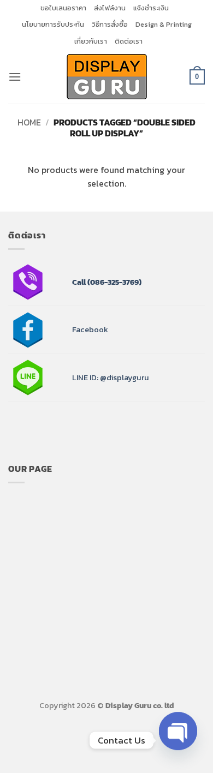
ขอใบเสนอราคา (63, 8)
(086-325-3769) (113, 282)
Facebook (90, 329)
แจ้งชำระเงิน (151, 8)
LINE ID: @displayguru (110, 377)
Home (29, 122)
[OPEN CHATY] (178, 735)
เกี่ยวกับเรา (90, 41)
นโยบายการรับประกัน (53, 24)
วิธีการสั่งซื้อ (110, 24)
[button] (14, 76)
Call (79, 282)
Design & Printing (163, 24)
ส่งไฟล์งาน (110, 8)
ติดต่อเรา (129, 41)
